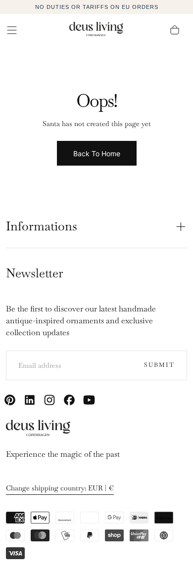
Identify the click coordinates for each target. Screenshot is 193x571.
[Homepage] (96, 30)
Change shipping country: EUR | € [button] (60, 488)
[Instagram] (49, 400)
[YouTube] (89, 400)
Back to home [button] (96, 153)
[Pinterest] (10, 400)
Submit (159, 365)
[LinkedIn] (30, 400)
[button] (12, 30)
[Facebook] (69, 400)
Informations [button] (41, 226)
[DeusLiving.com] (38, 430)
